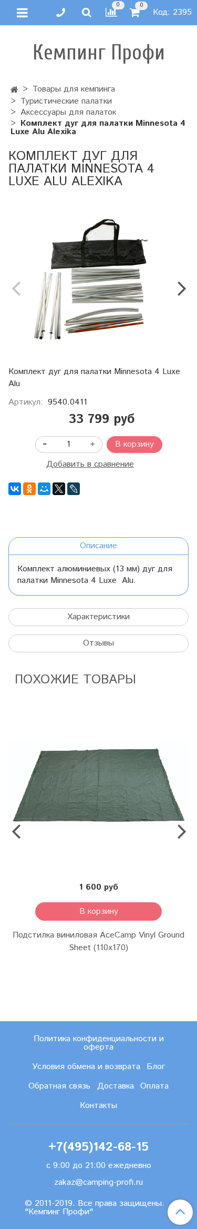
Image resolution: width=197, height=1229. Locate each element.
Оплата (154, 1086)
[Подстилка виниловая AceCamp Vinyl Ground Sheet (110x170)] (98, 784)
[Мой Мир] (44, 488)
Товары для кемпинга (74, 89)
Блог (156, 1067)
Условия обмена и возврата (86, 1067)
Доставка (115, 1086)
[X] (59, 488)
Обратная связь (59, 1086)
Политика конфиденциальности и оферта (99, 1043)
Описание (98, 546)
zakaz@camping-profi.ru (98, 1182)
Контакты (98, 1106)
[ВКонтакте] (14, 488)
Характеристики (98, 617)
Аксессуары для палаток (68, 112)
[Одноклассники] (29, 488)
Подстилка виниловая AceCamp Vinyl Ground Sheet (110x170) (98, 941)
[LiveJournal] (73, 488)
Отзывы (98, 643)
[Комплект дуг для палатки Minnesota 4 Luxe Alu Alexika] (98, 279)
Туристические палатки (66, 101)
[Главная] (14, 90)
